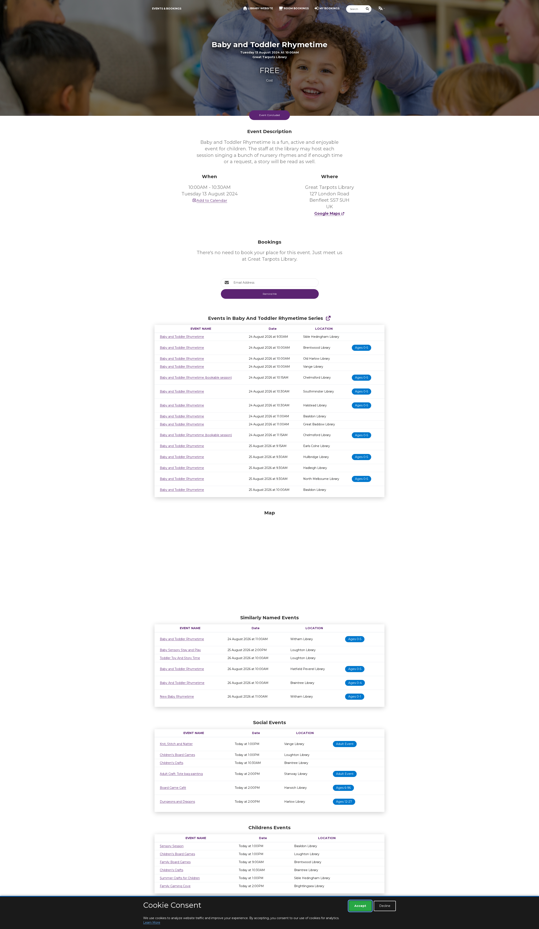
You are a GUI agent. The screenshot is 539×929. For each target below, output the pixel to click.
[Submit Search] (368, 9)
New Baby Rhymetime (177, 696)
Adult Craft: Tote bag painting (181, 774)
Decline (384, 906)
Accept (360, 906)
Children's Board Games (177, 755)
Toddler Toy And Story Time (180, 658)
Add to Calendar (211, 200)
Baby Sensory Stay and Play (180, 650)
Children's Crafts (171, 763)
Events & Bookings (166, 8)
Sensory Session (172, 846)
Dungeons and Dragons (177, 802)
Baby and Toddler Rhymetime (182, 337)
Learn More (151, 922)
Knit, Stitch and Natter (176, 744)
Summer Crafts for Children (180, 878)
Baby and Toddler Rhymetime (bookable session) (196, 377)
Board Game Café (173, 788)
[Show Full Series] (328, 318)
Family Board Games (175, 862)
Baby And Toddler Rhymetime (182, 683)
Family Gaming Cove (175, 886)
